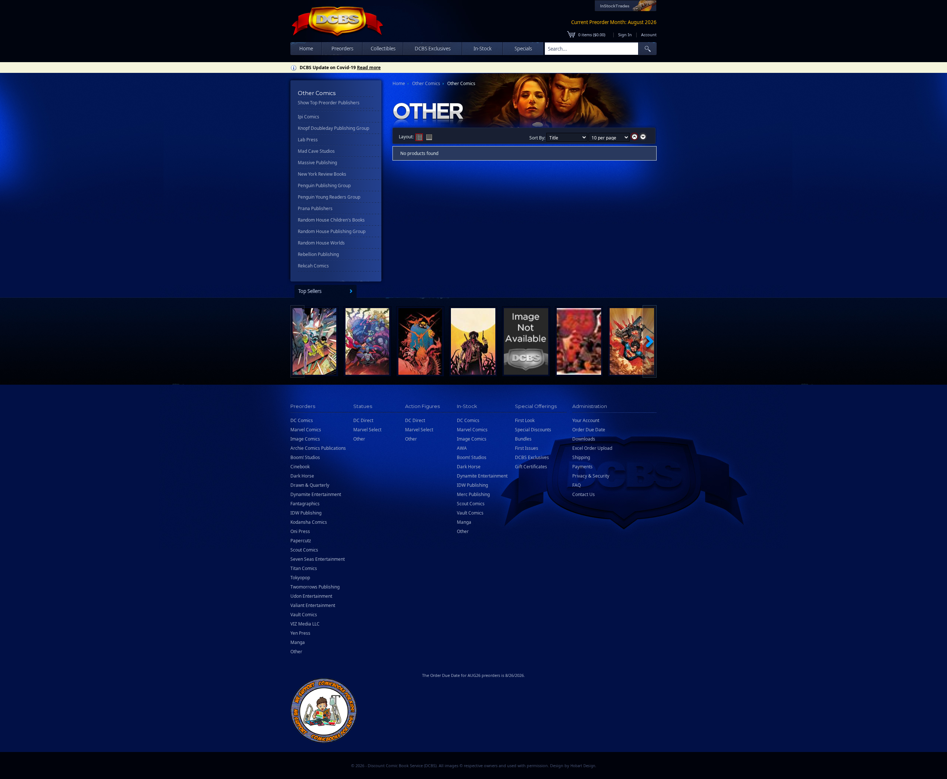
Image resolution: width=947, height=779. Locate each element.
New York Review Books (322, 174)
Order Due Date (588, 429)
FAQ (576, 485)
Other (296, 651)
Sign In (625, 34)
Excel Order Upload (592, 448)
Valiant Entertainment (312, 605)
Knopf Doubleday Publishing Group (333, 128)
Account (649, 34)
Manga (297, 642)
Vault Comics (303, 614)
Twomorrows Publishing (315, 587)
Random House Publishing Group (331, 231)
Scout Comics (304, 550)
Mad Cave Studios (316, 151)
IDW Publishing (305, 513)
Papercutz (300, 540)
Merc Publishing (473, 494)
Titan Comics (303, 568)
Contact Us (583, 494)
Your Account (585, 420)
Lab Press (308, 139)
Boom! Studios (305, 457)
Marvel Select (367, 429)
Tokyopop (300, 577)
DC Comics (301, 420)
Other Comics (426, 83)
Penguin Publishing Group (324, 185)
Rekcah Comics (313, 266)
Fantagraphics (305, 503)
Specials (523, 48)
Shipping (581, 457)
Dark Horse (302, 476)
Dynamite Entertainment (315, 494)
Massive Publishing (317, 162)
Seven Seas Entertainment (317, 559)
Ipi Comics (308, 117)
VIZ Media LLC (305, 624)
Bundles (523, 439)
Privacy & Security (590, 476)
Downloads (583, 439)
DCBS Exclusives (532, 457)
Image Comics (305, 439)
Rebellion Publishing (318, 254)
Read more (369, 67)
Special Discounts (533, 429)
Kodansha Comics (308, 522)
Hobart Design (582, 765)
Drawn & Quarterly (309, 485)
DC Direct (363, 420)
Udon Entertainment (311, 596)
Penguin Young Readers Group (329, 197)
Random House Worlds (321, 243)
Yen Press (300, 633)
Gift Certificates (531, 466)
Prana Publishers (315, 208)
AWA (462, 448)
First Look (525, 420)
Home (306, 48)
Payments (582, 466)
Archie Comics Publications (318, 448)
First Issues (526, 448)
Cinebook (300, 466)
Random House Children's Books (331, 220)
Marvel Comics (305, 429)
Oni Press (300, 531)
